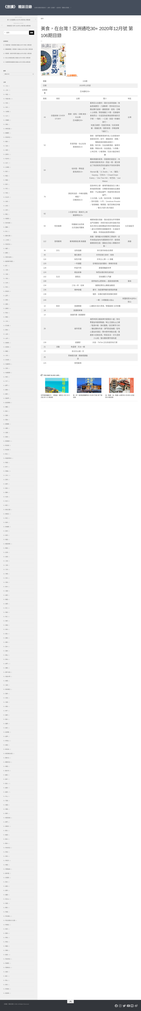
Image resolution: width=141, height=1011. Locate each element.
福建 (6, 723)
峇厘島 (7, 342)
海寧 (6, 621)
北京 (6, 163)
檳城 (6, 548)
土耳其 (7, 240)
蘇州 (6, 839)
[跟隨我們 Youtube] (128, 1005)
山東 (6, 334)
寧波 (6, 312)
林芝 (6, 518)
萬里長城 (7, 817)
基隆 (6, 252)
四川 (6, 231)
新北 (6, 454)
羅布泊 (7, 757)
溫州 (6, 646)
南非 (6, 184)
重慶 (6, 894)
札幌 (6, 496)
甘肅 (6, 702)
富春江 (7, 308)
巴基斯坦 (7, 364)
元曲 (6, 145)
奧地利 (7, 291)
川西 (6, 355)
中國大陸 (7, 98)
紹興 (6, 736)
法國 (6, 591)
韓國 (6, 946)
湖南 (6, 638)
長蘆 (6, 903)
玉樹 (6, 685)
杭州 (6, 501)
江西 (6, 569)
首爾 (6, 950)
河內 (6, 578)
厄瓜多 (7, 197)
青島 (6, 937)
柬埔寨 (7, 526)
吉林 (6, 210)
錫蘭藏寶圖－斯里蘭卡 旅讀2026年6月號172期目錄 (19, 49)
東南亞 (7, 514)
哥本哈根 (7, 223)
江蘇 (6, 565)
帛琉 (6, 377)
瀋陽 (6, 668)
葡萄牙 (7, 826)
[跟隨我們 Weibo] (136, 1005)
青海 (6, 942)
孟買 (6, 295)
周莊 (6, 214)
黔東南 (7, 989)
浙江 (6, 608)
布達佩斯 (7, 372)
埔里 (6, 248)
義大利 (7, 770)
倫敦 (6, 141)
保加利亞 (7, 137)
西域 (6, 852)
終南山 (7, 740)
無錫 (6, 680)
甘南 (6, 698)
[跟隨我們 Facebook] (116, 1005)
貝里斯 (7, 877)
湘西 (6, 642)
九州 (6, 116)
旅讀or (7, 471)
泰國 (6, 599)
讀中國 (7, 873)
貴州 (6, 882)
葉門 (6, 822)
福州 (6, 719)
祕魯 (6, 706)
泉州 (6, 586)
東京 (6, 505)
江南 (6, 561)
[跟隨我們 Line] (132, 1005)
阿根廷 (7, 924)
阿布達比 (7, 916)
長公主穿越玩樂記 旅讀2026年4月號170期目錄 (17, 57)
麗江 (6, 976)
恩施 (6, 419)
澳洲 (6, 659)
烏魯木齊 (7, 676)
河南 (6, 582)
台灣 (6, 205)
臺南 (6, 787)
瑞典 (6, 693)
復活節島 (7, 402)
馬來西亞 (7, 959)
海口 (6, 616)
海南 (6, 612)
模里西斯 (7, 544)
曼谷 (6, 488)
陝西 (6, 929)
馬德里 (7, 963)
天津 (6, 282)
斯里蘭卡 (7, 441)
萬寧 (6, 813)
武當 (6, 556)
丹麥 (6, 107)
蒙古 (6, 830)
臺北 (6, 783)
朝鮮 (6, 492)
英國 (6, 805)
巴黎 (6, 368)
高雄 (6, 971)
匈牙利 (7, 158)
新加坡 (7, 445)
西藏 (6, 864)
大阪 (6, 278)
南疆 (6, 180)
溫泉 (6, 651)
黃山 (6, 980)
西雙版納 (7, 869)
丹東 (6, 103)
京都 (6, 124)
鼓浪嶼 (7, 993)
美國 (6, 766)
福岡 (6, 715)
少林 (6, 321)
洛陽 (6, 603)
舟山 (6, 796)
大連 (6, 274)
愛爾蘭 (7, 424)
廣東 (6, 389)
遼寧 (6, 890)
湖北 (6, 633)
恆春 (6, 415)
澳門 (6, 663)
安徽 (6, 300)
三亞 (6, 86)
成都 (6, 428)
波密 (6, 595)
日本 (6, 475)
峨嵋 (6, 351)
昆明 (6, 479)
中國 (6, 94)
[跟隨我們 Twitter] (124, 1005)
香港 (6, 954)
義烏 (6, 775)
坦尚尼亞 (7, 244)
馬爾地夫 (7, 967)
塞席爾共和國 (9, 261)
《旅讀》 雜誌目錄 (17, 7)
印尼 (6, 188)
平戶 (6, 381)
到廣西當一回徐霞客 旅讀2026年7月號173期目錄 (18, 45)
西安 (6, 856)
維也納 (7, 749)
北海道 (7, 167)
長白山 (7, 899)
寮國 (6, 317)
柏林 (6, 522)
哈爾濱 (7, 218)
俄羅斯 (7, 133)
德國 (6, 407)
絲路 (6, 745)
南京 (6, 171)
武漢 (6, 552)
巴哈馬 (7, 359)
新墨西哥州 (8, 458)
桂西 (6, 535)
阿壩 (6, 912)
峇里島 (7, 347)
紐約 (6, 728)
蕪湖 (6, 835)
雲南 (6, 933)
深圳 (6, 629)
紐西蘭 (7, 732)
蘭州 (6, 843)
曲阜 (6, 484)
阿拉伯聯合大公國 (10, 920)
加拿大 (7, 154)
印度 (6, 193)
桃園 (6, 539)
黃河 (6, 984)
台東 (6, 201)
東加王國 (7, 509)
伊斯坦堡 (7, 128)
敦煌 (6, 437)
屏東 (6, 330)
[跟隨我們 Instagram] (120, 1005)
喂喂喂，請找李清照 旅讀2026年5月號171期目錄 (18, 53)
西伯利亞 (7, 847)
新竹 (6, 466)
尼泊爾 (7, 325)
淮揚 (6, 625)
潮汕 (6, 655)
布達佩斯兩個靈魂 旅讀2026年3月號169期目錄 (17, 62)
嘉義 (6, 227)
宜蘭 (6, 304)
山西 (6, 338)
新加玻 (7, 449)
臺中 (6, 779)
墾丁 (6, 265)
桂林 (6, 531)
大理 (6, 270)
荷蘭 (6, 809)
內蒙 (6, 150)
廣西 (6, 394)
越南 (6, 886)
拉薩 (6, 432)
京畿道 (7, 120)
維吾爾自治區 (9, 753)
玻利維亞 (7, 689)
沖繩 (6, 573)
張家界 (7, 398)
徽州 (6, 411)
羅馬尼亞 (7, 762)
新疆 (6, 462)
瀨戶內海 (7, 672)
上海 (6, 90)
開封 (6, 907)
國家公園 (7, 235)
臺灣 (42, 18)
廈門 (6, 385)
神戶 (6, 710)
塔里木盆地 (8, 257)
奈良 (6, 287)
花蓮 (6, 800)
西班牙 (7, 860)
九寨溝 (7, 111)
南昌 (6, 175)
